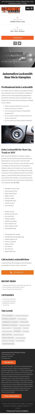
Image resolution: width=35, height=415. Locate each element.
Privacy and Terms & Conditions (17, 411)
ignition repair (17, 328)
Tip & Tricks (6, 305)
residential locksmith (8, 340)
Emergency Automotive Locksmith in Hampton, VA (17, 285)
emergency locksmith (9, 325)
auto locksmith (7, 315)
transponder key (8, 344)
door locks (24, 322)
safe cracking (20, 340)
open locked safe (20, 338)
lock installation (7, 331)
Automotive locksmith (21, 315)
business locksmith (9, 319)
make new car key (18, 334)
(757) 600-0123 (17, 38)
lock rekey (26, 331)
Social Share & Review (11, 396)
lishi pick (25, 328)
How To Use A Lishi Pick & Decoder (12, 289)
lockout (17, 331)
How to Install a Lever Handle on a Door (13, 287)
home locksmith (6, 328)
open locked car (8, 338)
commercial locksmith (10, 322)
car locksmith (22, 319)
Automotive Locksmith (9, 299)
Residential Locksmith (9, 303)
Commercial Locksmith (9, 301)
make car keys (7, 334)
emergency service (24, 325)
